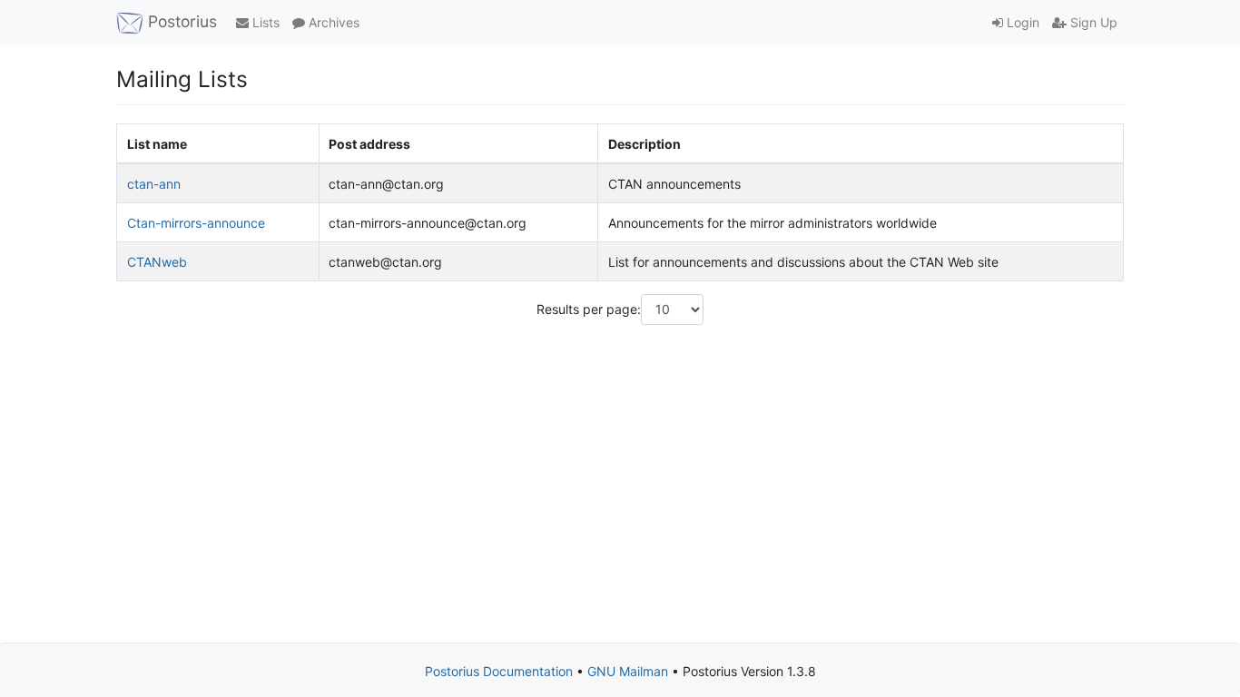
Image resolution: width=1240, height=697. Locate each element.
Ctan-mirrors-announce (196, 223)
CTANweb (157, 262)
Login (1021, 22)
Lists (264, 22)
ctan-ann (154, 183)
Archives (332, 22)
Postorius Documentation (499, 671)
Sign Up (1092, 22)
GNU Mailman (627, 671)
